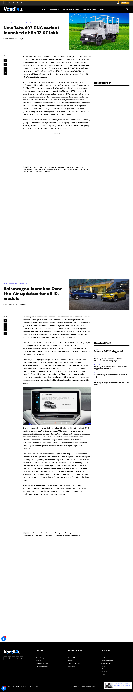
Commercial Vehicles (10, 23)
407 (45, 167)
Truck (29, 23)
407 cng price (52, 167)
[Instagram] (9, 2)
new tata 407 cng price (54, 169)
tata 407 (86, 169)
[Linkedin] (13, 2)
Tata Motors (38, 171)
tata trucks (47, 171)
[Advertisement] (57, 147)
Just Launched (22, 23)
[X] (17, 2)
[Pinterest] (5, 69)
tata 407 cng (28, 171)
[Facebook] (5, 2)
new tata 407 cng (40, 169)
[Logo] (13, 9)
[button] (126, 9)
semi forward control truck (73, 169)
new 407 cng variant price (74, 167)
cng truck (61, 167)
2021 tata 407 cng (36, 167)
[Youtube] (21, 2)
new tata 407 (28, 169)
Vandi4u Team (27, 39)
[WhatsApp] (5, 73)
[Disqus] (57, 195)
